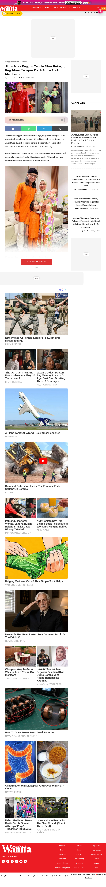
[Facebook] (85, 12)
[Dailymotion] (25, 861)
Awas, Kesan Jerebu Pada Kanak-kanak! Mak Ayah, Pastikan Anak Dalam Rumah (84, 139)
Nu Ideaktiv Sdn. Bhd (89, 874)
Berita (24, 62)
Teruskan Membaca (36, 262)
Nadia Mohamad (77, 146)
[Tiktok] (94, 12)
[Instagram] (88, 12)
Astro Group (88, 877)
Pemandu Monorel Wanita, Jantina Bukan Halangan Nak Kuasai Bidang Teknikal (86, 201)
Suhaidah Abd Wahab (15, 78)
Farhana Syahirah (81, 189)
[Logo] (8, 8)
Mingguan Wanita (12, 62)
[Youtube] (97, 12)
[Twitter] (91, 12)
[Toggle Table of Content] (61, 120)
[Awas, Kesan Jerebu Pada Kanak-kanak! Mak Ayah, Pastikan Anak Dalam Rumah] (86, 121)
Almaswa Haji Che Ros (81, 231)
